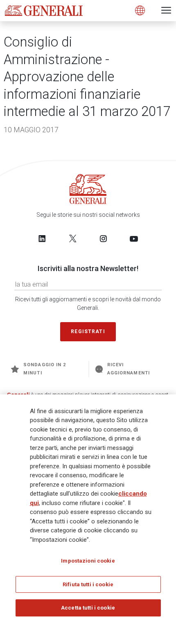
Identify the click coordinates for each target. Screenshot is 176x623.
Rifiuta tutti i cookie (88, 584)
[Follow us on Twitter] (73, 238)
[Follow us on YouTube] (134, 238)
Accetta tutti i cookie (88, 608)
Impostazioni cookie (88, 561)
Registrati (88, 331)
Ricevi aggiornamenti (128, 369)
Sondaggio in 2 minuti (44, 369)
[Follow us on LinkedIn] (42, 238)
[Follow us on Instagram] (103, 238)
